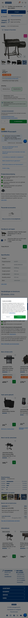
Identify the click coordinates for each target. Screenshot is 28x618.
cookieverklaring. (12, 313)
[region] (14, 309)
